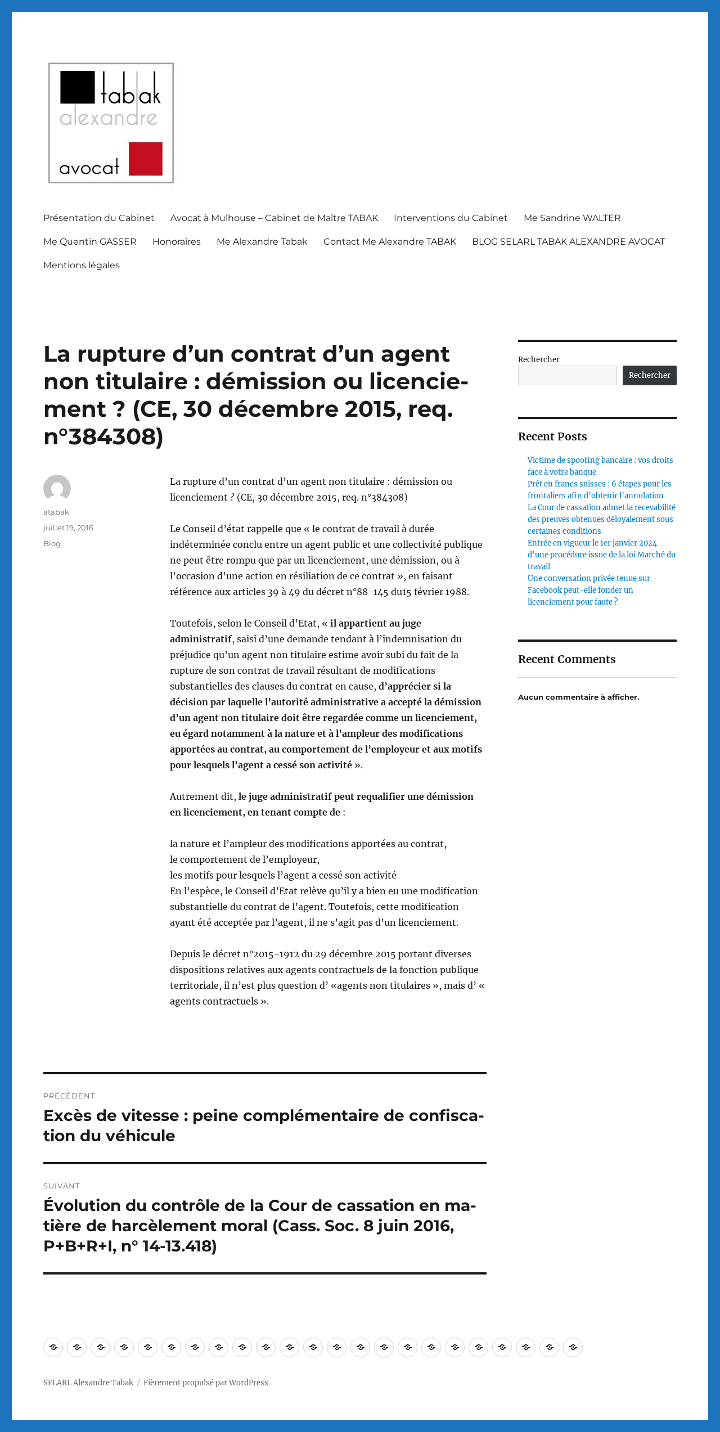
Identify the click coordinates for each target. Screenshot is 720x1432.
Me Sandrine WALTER (572, 218)
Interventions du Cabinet (451, 218)
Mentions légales (81, 265)
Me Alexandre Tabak (262, 241)
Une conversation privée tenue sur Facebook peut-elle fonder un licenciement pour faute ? (589, 590)
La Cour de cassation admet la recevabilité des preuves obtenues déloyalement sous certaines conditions (602, 519)
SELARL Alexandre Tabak (88, 1383)
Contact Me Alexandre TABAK (389, 241)
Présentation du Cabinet (99, 218)
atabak (56, 511)
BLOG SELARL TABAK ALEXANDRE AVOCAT (568, 241)
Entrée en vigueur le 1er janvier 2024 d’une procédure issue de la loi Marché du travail (602, 554)
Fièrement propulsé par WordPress (205, 1383)
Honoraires (176, 241)
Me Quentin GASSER (90, 241)
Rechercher (539, 359)
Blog (52, 543)
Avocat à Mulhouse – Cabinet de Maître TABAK (274, 218)
